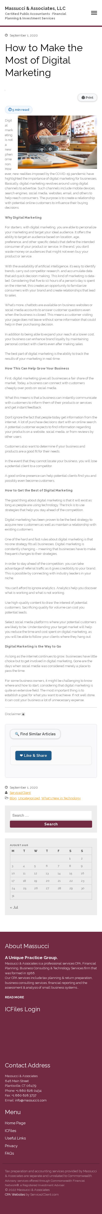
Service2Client (20, 793)
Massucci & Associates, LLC (35, 8)
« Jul (14, 907)
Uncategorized (29, 798)
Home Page (15, 1123)
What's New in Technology (61, 798)
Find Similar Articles (35, 734)
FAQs (9, 1153)
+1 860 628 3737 (23, 1095)
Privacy (11, 1146)
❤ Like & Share (33, 755)
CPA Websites (15, 1194)
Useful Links (15, 1138)
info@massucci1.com (31, 1100)
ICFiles (10, 1131)
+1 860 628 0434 (28, 1091)
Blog (13, 798)
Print (87, 97)
